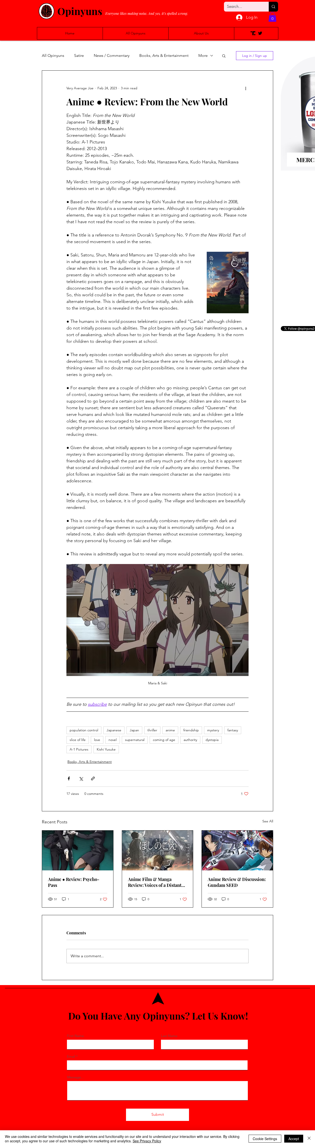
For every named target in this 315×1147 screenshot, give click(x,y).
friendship (191, 730)
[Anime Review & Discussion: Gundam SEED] (237, 850)
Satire (79, 55)
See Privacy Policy (147, 1140)
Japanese (114, 730)
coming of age (164, 740)
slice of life (78, 740)
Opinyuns (79, 10)
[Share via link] (93, 778)
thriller (152, 730)
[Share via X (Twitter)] (81, 778)
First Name (75, 1035)
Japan (134, 730)
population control (84, 730)
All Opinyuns (53, 55)
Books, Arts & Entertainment (164, 55)
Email (71, 1056)
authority (190, 740)
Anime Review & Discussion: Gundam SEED (237, 882)
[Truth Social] (253, 33)
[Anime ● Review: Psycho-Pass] (77, 850)
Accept (293, 1138)
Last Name (169, 1035)
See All (267, 821)
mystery (213, 730)
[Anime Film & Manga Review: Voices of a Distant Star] (157, 850)
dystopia (212, 740)
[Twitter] (260, 33)
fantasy (232, 730)
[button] (272, 17)
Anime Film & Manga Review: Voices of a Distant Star (154, 882)
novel (113, 740)
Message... (75, 1077)
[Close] (309, 1138)
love (97, 740)
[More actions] (246, 88)
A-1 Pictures (79, 749)
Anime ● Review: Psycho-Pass (73, 882)
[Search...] (273, 7)
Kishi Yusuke (106, 749)
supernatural (134, 740)
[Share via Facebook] (68, 778)
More (203, 55)
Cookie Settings (265, 1138)
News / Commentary (111, 55)
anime (170, 730)
